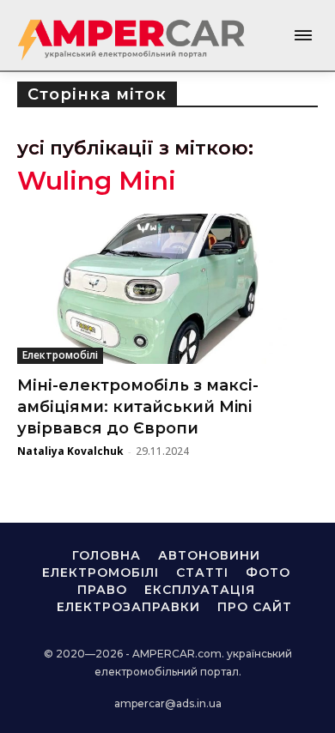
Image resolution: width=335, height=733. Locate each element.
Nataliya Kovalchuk (70, 451)
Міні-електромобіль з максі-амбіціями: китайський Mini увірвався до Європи (138, 407)
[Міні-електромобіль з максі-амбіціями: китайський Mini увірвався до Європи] (167, 289)
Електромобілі (60, 355)
